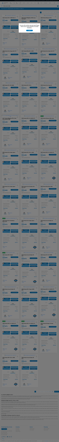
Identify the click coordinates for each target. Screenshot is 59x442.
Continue (29, 30)
